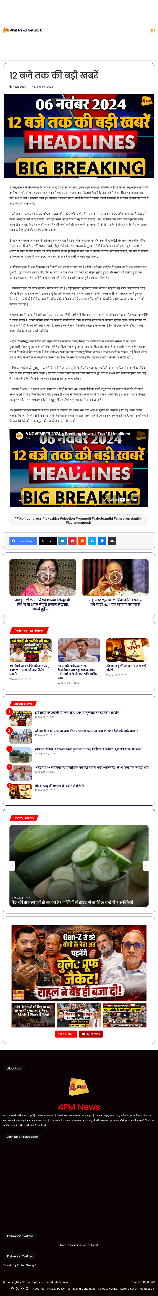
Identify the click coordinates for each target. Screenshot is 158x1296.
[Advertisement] (95, 31)
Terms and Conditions (81, 1288)
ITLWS (151, 1282)
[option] (79, 866)
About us (38, 1288)
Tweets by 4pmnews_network (79, 1245)
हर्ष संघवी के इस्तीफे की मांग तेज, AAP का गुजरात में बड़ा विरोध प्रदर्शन (29, 670)
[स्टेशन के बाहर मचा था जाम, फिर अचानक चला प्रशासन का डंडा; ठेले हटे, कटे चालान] (20, 736)
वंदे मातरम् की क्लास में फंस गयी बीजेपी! (126, 668)
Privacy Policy (56, 1288)
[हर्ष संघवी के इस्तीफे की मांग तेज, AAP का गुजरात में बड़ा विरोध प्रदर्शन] (30, 650)
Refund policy (128, 1288)
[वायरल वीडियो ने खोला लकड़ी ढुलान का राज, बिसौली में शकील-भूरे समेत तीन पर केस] (20, 755)
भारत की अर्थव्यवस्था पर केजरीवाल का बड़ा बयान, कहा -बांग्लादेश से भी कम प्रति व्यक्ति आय (77, 672)
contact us (147, 1288)
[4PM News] (22, 30)
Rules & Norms (107, 1288)
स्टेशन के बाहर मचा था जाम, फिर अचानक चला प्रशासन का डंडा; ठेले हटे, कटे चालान (86, 731)
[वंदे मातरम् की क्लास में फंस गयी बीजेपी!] (127, 650)
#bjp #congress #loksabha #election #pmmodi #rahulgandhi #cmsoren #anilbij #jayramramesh (79, 520)
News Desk (19, 86)
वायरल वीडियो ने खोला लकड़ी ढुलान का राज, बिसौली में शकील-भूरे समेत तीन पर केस (88, 749)
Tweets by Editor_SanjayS (19, 1265)
